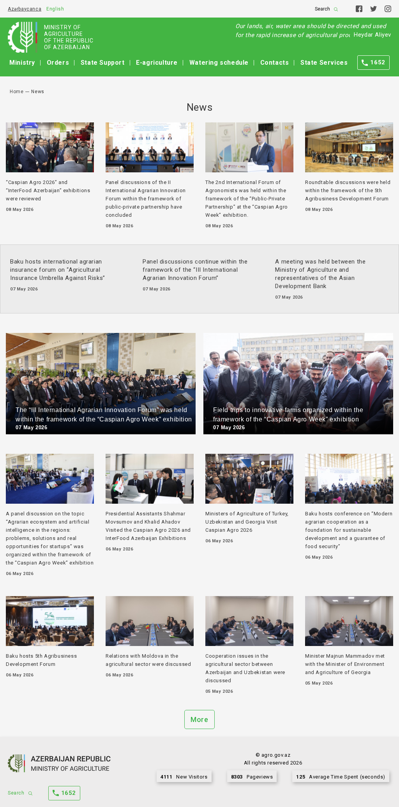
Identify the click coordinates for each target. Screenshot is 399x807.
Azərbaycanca (24, 9)
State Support (103, 62)
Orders (58, 62)
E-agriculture (157, 62)
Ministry (22, 62)
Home (16, 91)
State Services (324, 62)
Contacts (274, 62)
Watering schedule (219, 62)
